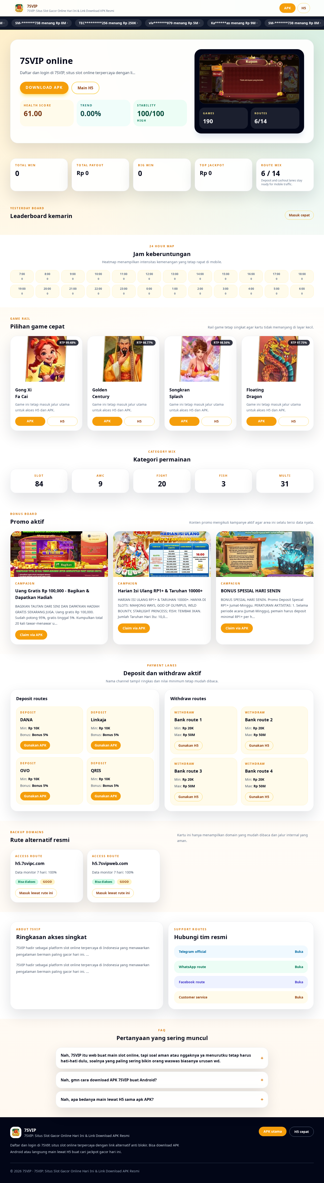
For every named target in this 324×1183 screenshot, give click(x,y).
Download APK (44, 87)
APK (287, 8)
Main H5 (85, 87)
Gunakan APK (35, 745)
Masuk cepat (299, 215)
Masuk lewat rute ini (36, 893)
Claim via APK (31, 634)
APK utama (273, 1131)
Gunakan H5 (188, 745)
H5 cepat (301, 1131)
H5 (303, 8)
